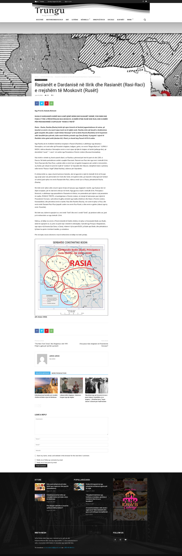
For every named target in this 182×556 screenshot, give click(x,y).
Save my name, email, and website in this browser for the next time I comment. (63, 455)
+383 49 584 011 (69, 547)
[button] (144, 19)
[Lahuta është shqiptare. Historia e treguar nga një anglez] (71, 385)
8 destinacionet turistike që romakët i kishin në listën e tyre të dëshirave (57, 497)
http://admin (52, 359)
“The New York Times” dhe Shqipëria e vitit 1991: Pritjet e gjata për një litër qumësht (51, 345)
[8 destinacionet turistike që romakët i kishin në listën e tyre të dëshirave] (46, 385)
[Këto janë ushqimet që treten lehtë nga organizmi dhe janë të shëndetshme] (40, 486)
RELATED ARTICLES (42, 373)
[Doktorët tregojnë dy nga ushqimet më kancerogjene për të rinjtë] (79, 486)
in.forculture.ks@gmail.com (52, 547)
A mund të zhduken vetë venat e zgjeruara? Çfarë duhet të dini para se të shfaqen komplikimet (96, 510)
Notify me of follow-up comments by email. (50, 460)
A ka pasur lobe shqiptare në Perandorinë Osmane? (94, 345)
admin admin (54, 356)
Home (36, 77)
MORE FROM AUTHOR (59, 373)
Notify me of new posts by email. (47, 462)
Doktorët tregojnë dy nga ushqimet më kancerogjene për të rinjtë (96, 486)
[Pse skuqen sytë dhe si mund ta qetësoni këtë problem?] (40, 508)
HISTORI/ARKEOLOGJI (46, 77)
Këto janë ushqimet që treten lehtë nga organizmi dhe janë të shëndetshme (57, 486)
